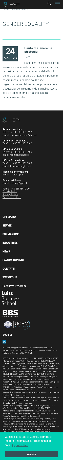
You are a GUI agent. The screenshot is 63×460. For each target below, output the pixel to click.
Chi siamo (9, 216)
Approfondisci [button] (20, 445)
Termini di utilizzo (12, 197)
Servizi (7, 225)
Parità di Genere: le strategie (38, 50)
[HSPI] (11, 4)
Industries (10, 242)
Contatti (9, 268)
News (6, 251)
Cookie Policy (10, 191)
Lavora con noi (13, 260)
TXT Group (10, 277)
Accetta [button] (31, 454)
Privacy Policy (10, 194)
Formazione (11, 234)
